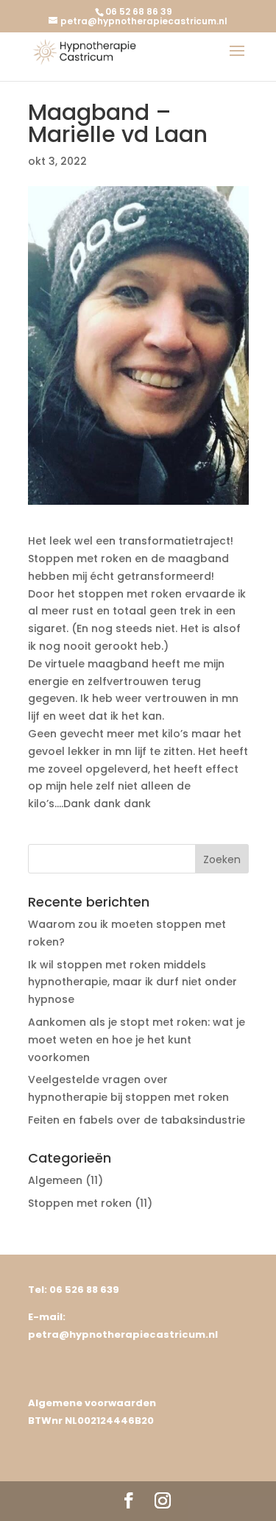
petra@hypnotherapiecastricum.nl (123, 1334)
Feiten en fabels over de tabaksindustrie (136, 1120)
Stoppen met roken (80, 1203)
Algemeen (55, 1180)
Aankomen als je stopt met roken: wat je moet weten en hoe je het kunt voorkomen (136, 1040)
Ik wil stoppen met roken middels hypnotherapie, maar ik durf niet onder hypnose (132, 982)
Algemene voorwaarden (92, 1403)
